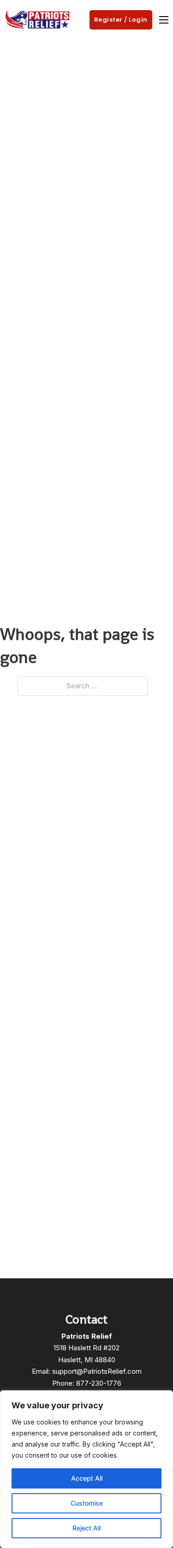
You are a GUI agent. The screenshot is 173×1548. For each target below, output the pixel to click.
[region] (86, 1469)
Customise (87, 1503)
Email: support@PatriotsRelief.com (87, 1371)
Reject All (86, 1528)
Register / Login (121, 19)
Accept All (86, 1478)
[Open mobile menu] (163, 20)
